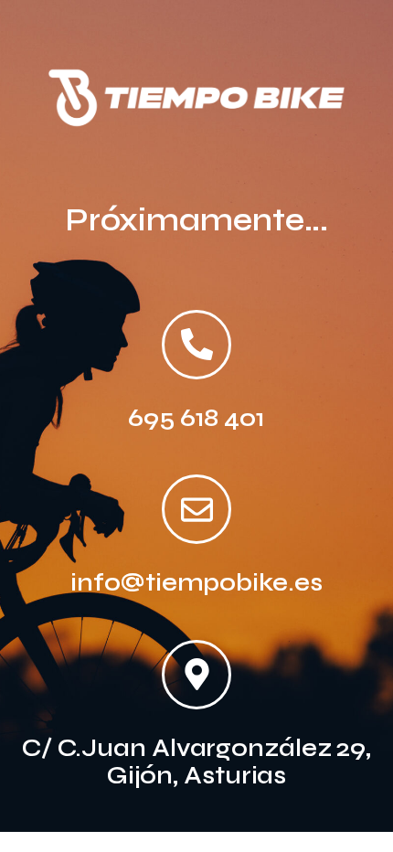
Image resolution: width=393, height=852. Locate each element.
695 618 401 (196, 417)
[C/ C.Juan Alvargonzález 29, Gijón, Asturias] (196, 674)
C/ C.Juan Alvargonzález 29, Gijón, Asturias (196, 761)
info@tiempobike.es (196, 582)
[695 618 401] (196, 344)
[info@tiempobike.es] (196, 509)
